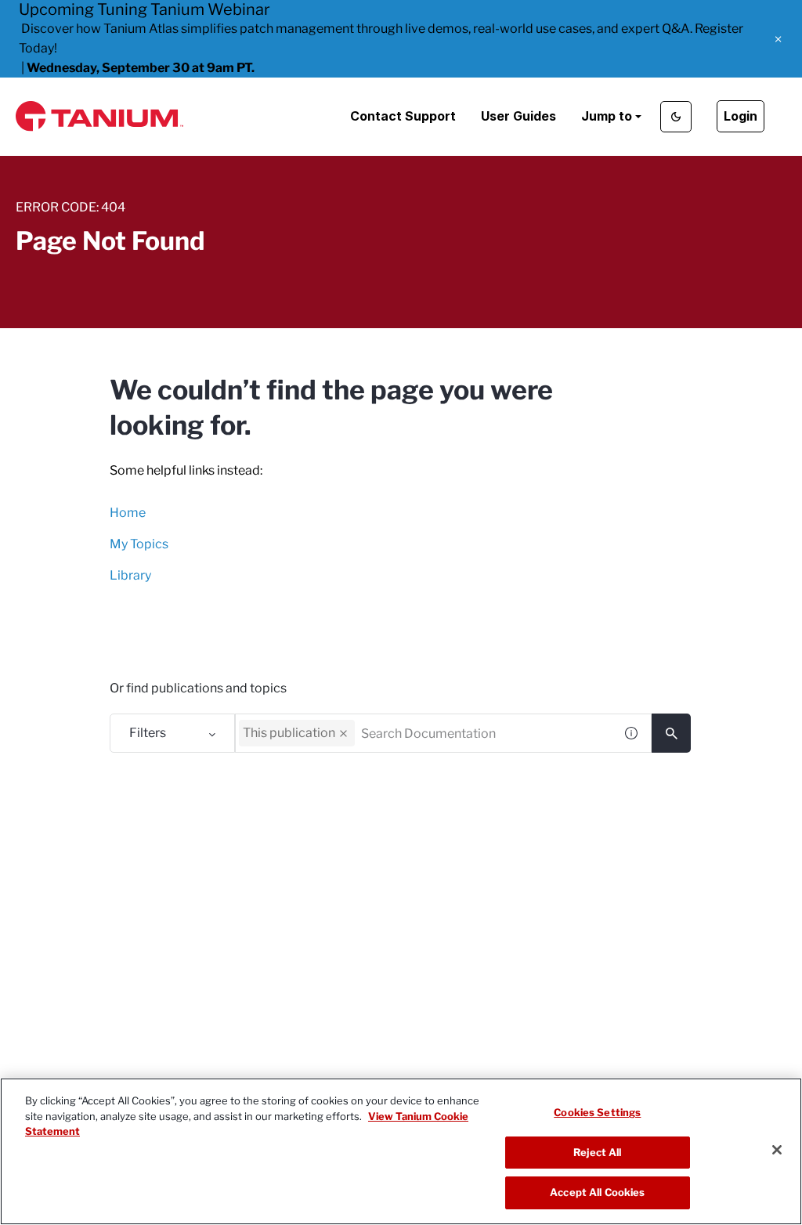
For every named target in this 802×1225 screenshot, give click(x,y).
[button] (778, 39)
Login (740, 116)
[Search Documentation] (671, 733)
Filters (147, 732)
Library (130, 575)
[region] (401, 1151)
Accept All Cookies (597, 1192)
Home (128, 512)
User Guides (518, 116)
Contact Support (403, 116)
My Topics (139, 544)
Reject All (597, 1152)
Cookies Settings (597, 1112)
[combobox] (424, 733)
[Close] (777, 1150)
